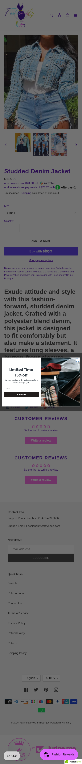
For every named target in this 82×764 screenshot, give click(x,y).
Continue (21, 394)
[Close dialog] (77, 360)
